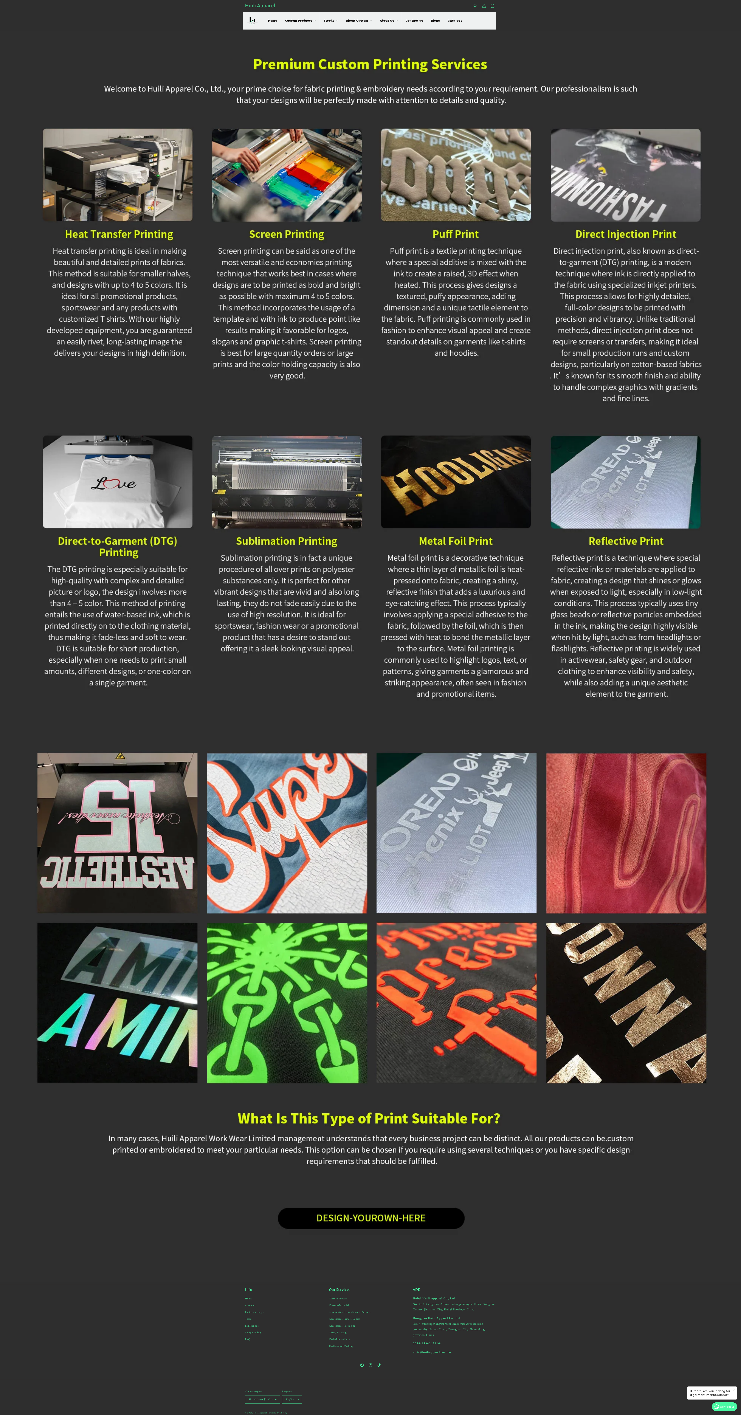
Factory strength (254, 1312)
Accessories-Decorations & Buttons (349, 1312)
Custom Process (338, 1298)
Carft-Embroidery (339, 1339)
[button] (475, 6)
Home (248, 1298)
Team (248, 1319)
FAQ (247, 1339)
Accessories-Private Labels (344, 1319)
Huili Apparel (260, 1413)
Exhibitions (252, 1326)
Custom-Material (339, 1305)
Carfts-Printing (338, 1332)
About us (250, 1305)
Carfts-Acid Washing (341, 1346)
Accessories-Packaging (342, 1326)
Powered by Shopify (277, 1413)
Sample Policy (253, 1332)
